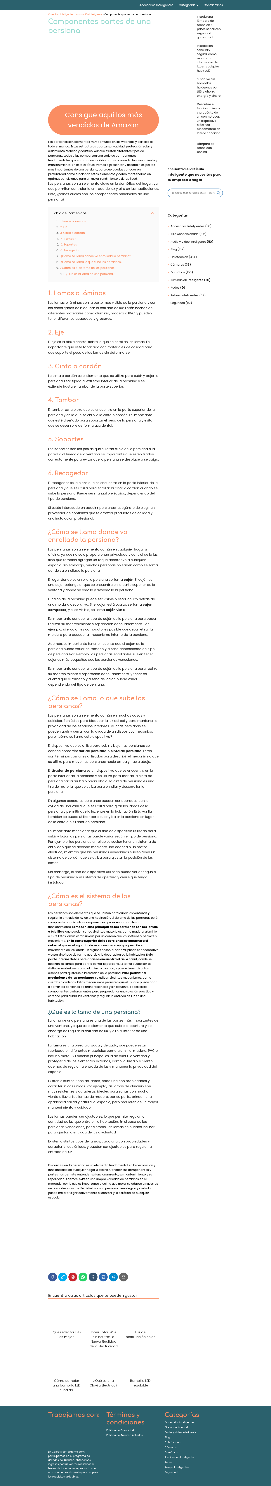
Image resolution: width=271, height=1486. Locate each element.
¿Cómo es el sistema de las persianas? (88, 268)
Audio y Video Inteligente (188, 242)
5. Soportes (68, 244)
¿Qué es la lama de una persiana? (90, 274)
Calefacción (179, 257)
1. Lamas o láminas (73, 221)
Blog (174, 249)
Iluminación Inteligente (187, 280)
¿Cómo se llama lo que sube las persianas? (91, 262)
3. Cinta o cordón (72, 233)
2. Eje (63, 227)
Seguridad (178, 303)
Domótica (178, 272)
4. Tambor (68, 239)
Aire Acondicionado (185, 234)
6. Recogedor (70, 250)
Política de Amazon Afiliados (124, 1435)
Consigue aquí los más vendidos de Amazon (103, 120)
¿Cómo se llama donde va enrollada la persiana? (95, 256)
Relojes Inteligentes (185, 295)
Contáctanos (213, 5)
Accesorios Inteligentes (156, 5)
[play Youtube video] (103, 1231)
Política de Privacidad (120, 1430)
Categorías (187, 5)
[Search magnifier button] (218, 193)
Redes (175, 287)
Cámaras (177, 264)
